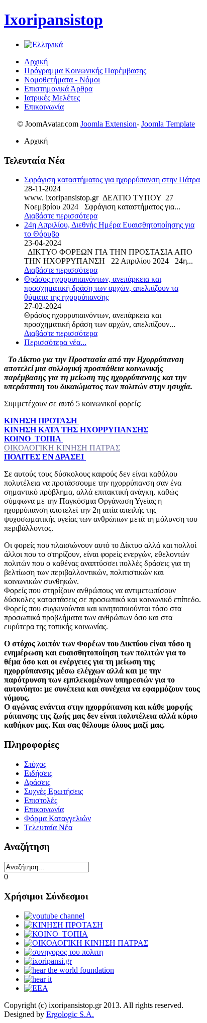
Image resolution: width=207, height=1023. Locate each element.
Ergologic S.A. (70, 1014)
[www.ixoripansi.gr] (48, 961)
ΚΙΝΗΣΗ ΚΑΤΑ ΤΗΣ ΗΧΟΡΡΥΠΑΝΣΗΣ (76, 429)
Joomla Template (168, 124)
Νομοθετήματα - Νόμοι (62, 79)
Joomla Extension (108, 124)
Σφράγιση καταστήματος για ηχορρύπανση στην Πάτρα (112, 179)
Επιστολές (40, 800)
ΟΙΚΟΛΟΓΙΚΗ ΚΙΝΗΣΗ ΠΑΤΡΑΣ (62, 447)
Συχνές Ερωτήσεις (53, 791)
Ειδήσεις (38, 773)
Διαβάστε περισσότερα (60, 215)
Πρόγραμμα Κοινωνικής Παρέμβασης (85, 70)
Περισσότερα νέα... (55, 342)
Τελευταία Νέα (48, 827)
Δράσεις (37, 782)
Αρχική (36, 61)
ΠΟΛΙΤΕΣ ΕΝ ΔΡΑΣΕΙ (45, 456)
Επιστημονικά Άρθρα (58, 88)
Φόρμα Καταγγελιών (57, 818)
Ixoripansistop (53, 20)
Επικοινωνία (44, 106)
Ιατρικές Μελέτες (52, 97)
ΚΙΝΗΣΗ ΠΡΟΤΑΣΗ (41, 420)
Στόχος (35, 764)
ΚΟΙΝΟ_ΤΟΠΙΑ (33, 438)
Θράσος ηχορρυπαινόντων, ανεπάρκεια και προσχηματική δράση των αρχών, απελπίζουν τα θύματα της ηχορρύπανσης (101, 288)
